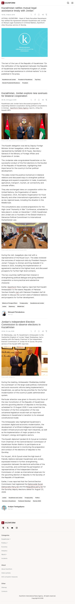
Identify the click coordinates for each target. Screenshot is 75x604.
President (25, 83)
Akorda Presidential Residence (11, 83)
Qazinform (12, 287)
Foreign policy (24, 303)
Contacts (4, 591)
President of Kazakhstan (25, 79)
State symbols (6, 573)
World (3, 554)
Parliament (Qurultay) (24, 501)
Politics (37, 497)
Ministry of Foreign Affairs (9, 303)
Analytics (4, 550)
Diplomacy (12, 306)
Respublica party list (34, 487)
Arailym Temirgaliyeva (16, 506)
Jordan (4, 306)
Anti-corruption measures (9, 577)
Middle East (20, 306)
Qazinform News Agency (19, 108)
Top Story (37, 79)
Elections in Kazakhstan (9, 501)
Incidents (4, 558)
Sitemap (4, 587)
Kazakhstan (5, 539)
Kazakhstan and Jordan (9, 79)
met (17, 292)
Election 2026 (37, 501)
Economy (4, 547)
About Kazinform (6, 569)
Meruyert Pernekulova (16, 312)
